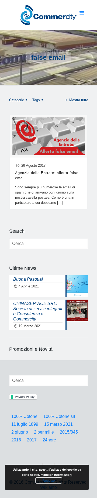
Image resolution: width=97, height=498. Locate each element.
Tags (36, 100)
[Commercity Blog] (48, 15)
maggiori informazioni (56, 475)
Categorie (16, 100)
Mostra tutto (78, 100)
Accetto (49, 480)
